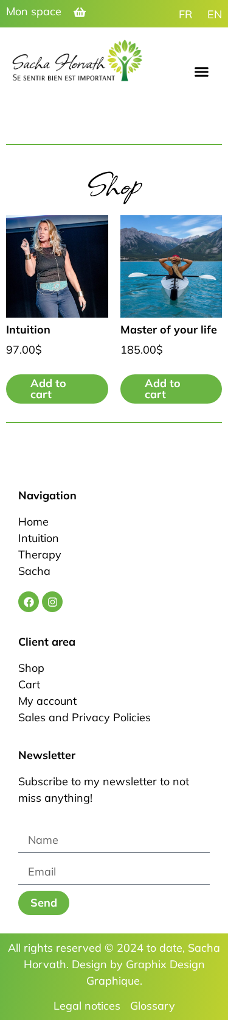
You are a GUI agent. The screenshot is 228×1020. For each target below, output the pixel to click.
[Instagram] (52, 601)
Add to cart (48, 388)
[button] (201, 72)
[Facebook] (28, 601)
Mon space (33, 11)
